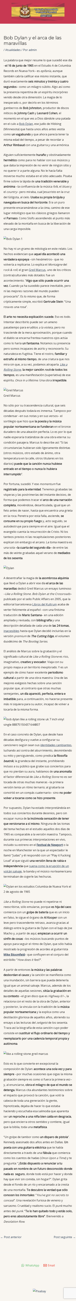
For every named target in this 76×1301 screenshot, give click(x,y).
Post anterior (11, 1237)
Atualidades (13, 50)
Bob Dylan (26, 124)
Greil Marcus (37, 270)
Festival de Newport (50, 845)
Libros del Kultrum (44, 604)
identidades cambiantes (55, 745)
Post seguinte (65, 1237)
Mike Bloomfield (14, 955)
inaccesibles (11, 631)
